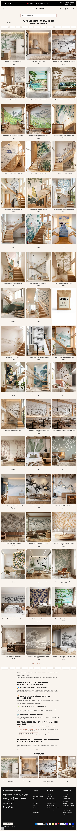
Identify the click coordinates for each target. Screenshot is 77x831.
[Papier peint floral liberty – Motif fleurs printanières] (13, 564)
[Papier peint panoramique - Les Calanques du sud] (38, 82)
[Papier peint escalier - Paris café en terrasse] (64, 156)
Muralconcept (7, 826)
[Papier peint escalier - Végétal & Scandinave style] (64, 193)
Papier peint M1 (66, 814)
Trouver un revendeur (51, 810)
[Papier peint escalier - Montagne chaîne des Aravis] (64, 341)
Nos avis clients (35, 803)
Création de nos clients (51, 803)
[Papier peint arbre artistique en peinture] (13, 527)
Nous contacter (35, 793)
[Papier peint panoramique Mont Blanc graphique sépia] (64, 414)
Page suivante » (42, 663)
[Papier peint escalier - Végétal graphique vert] (13, 267)
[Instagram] (8, 3)
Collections (35, 809)
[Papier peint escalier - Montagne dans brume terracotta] (13, 303)
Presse (34, 805)
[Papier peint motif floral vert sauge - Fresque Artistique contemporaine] (64, 564)
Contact (73, 4)
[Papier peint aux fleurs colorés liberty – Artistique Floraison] (64, 527)
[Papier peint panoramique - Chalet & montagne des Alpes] (38, 414)
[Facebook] (3, 3)
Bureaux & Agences (67, 798)
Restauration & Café (67, 800)
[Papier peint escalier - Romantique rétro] (13, 377)
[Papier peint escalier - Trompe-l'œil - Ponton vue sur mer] (64, 229)
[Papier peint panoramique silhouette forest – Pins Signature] (38, 527)
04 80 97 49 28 (60, 8)
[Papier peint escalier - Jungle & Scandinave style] (64, 119)
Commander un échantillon (52, 801)
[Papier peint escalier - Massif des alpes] (13, 414)
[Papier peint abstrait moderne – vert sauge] (38, 564)
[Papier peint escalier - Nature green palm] (38, 156)
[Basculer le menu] (4, 9)
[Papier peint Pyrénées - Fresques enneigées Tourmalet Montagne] (13, 602)
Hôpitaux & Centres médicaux (68, 805)
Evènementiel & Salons (67, 807)
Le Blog (34, 800)
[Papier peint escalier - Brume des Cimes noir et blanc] (38, 341)
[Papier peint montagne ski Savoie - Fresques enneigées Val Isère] (64, 45)
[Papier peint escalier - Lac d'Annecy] (13, 341)
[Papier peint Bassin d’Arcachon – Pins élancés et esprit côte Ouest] (13, 451)
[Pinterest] (10, 3)
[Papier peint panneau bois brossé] (38, 45)
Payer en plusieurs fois (51, 798)
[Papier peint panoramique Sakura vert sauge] (64, 451)
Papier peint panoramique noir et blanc (28, 734)
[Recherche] (54, 15)
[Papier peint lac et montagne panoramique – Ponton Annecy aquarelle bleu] (13, 489)
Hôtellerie (65, 796)
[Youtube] (6, 3)
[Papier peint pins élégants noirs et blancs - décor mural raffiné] (64, 640)
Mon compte (49, 793)
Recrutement (35, 807)
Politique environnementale (38, 796)
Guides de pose (50, 796)
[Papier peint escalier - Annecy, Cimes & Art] (38, 267)
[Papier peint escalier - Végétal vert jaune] (38, 193)
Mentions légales (36, 812)
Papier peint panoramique (37, 801)
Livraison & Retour (50, 794)
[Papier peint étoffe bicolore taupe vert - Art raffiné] (38, 451)
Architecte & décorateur (67, 794)
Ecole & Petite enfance (67, 812)
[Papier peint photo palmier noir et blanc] (38, 489)
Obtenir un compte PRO (67, 815)
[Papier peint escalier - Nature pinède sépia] (64, 267)
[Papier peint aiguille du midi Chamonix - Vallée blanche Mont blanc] (64, 489)
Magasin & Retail (66, 801)
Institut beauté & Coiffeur (68, 803)
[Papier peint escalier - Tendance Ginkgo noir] (13, 193)
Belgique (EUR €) (7, 823)
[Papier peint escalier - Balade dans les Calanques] (38, 377)
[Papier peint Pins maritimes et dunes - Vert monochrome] (13, 45)
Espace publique (66, 808)
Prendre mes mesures (51, 800)
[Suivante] (74, 758)
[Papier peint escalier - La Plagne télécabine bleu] (13, 156)
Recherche (72, 826)
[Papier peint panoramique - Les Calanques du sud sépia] (64, 82)
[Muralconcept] (38, 9)
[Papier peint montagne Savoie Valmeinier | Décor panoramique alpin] (38, 119)
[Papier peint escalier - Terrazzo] (38, 303)
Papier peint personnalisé (67, 792)
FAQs (70, 4)
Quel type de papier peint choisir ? (53, 807)
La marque (35, 798)
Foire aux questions (36, 794)
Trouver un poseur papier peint (52, 809)
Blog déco (66, 4)
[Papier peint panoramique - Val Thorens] (13, 82)
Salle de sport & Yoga (67, 810)
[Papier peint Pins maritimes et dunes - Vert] (64, 602)
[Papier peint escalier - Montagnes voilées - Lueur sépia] (13, 229)
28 (37, 663)
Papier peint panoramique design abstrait (28, 729)
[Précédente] (71, 758)
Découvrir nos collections (51, 805)
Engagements (72, 2)
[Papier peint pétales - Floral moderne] (13, 640)
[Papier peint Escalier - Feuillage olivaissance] (64, 377)
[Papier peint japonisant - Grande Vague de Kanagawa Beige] (38, 640)
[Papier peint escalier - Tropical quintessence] (38, 229)
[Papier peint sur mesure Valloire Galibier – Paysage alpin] (13, 119)
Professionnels (62, 2)
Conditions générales (37, 810)
